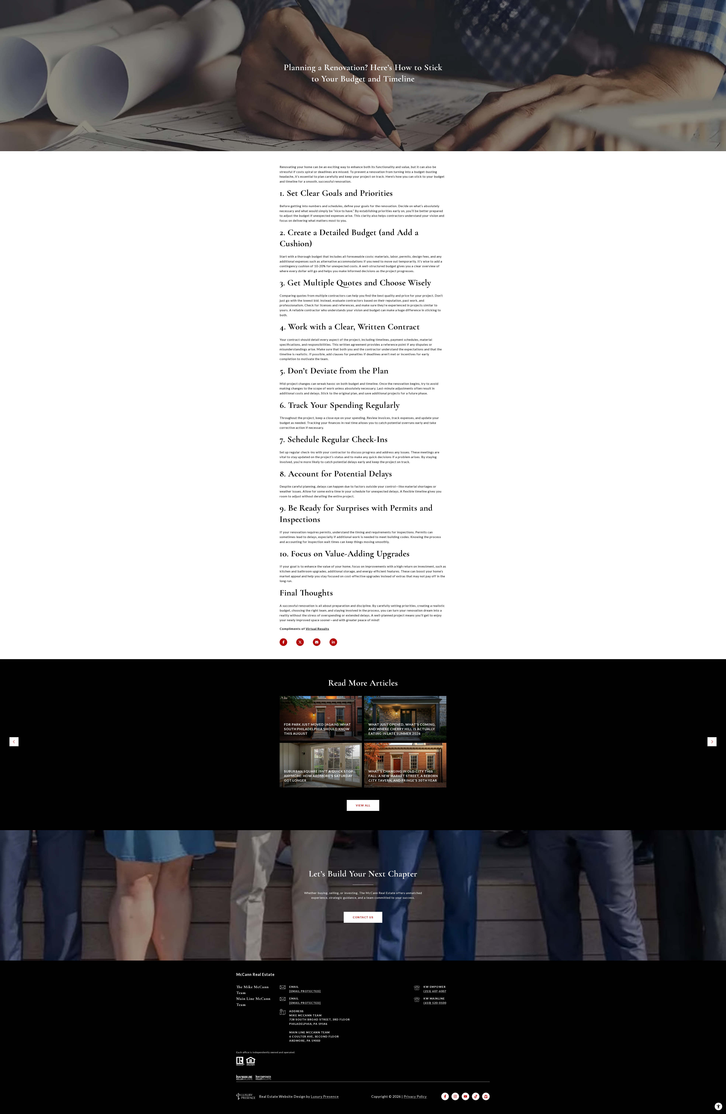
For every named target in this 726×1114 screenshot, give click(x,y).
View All (363, 805)
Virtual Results (317, 628)
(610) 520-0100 (435, 1002)
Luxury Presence (325, 1096)
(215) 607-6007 (435, 991)
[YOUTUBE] (465, 1096)
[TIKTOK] (475, 1096)
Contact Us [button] (363, 917)
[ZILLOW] (486, 1096)
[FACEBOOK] (445, 1096)
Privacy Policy (415, 1096)
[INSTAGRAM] (455, 1096)
